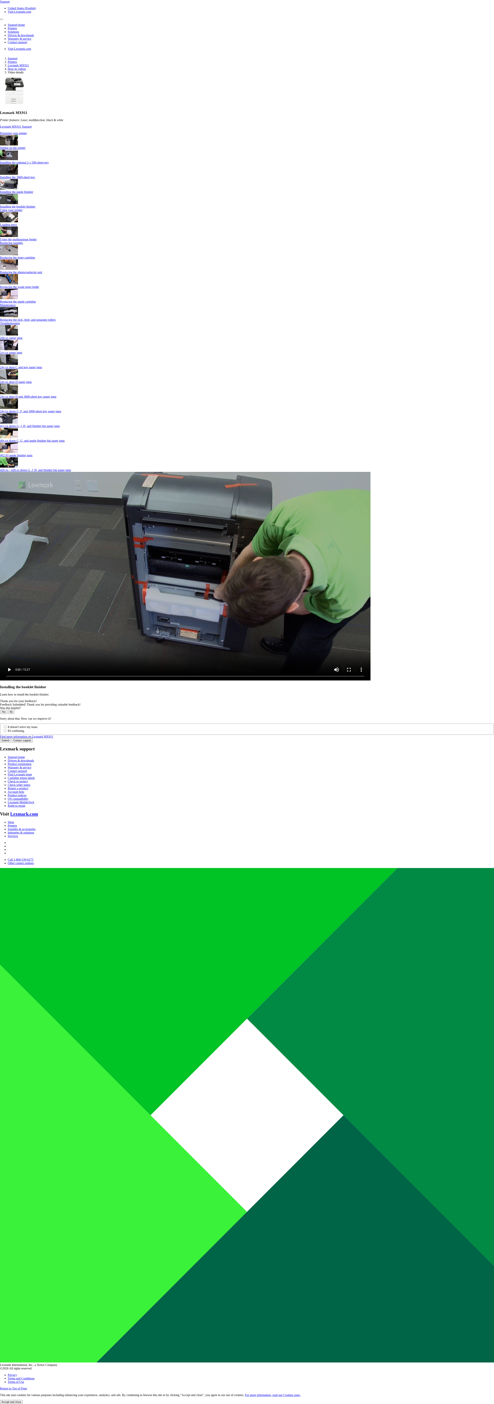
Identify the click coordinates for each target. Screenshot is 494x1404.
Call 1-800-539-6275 (20, 859)
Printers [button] (12, 28)
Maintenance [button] (8, 305)
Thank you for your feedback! (18, 701)
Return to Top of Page (13, 1388)
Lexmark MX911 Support (16, 126)
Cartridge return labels (21, 778)
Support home (16, 757)
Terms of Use (16, 1382)
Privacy (12, 1375)
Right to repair (16, 805)
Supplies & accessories (22, 829)
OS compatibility (18, 798)
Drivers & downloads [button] (21, 35)
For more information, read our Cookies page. (273, 1395)
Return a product (18, 788)
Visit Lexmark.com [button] (19, 11)
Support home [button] (16, 24)
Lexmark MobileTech (21, 802)
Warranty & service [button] (19, 38)
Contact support (22, 740)
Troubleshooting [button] (10, 323)
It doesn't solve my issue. (23, 727)
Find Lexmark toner (20, 774)
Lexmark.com (24, 813)
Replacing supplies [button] (11, 243)
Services (13, 836)
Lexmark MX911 (18, 65)
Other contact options (21, 863)
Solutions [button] (13, 31)
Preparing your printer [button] (13, 133)
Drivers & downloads (21, 760)
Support (12, 58)
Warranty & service (19, 767)
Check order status (19, 785)
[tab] (247, 133)
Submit (5, 740)
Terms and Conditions (21, 1378)
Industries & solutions (21, 832)
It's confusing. (16, 730)
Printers (12, 62)
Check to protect (18, 781)
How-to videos (17, 68)
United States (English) (22, 8)
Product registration (19, 764)
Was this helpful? (10, 708)
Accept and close (11, 1402)
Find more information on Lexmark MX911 (26, 736)
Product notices (17, 795)
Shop (11, 822)
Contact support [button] (17, 42)
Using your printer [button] (11, 210)
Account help (16, 791)
